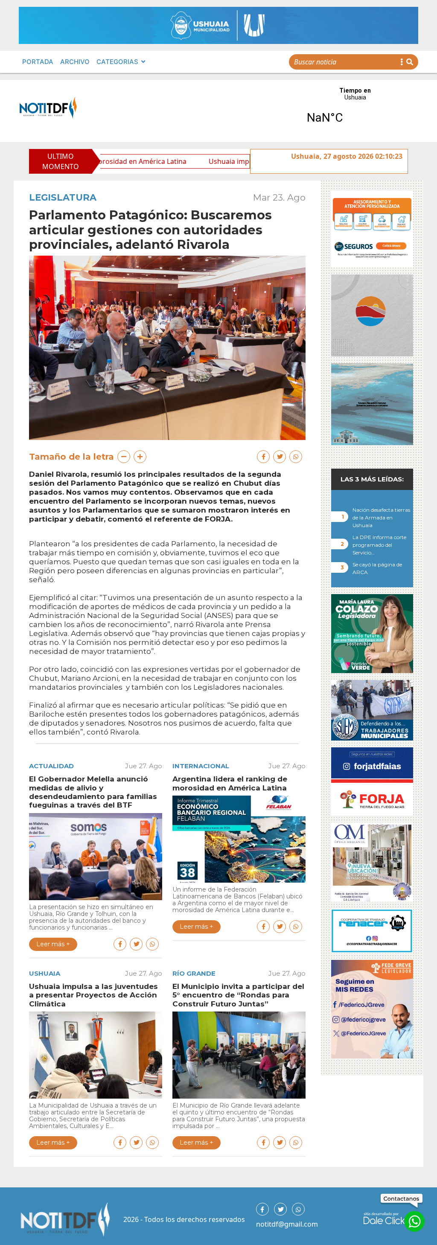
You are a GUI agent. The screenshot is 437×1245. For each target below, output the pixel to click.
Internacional (200, 766)
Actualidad (51, 766)
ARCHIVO (75, 62)
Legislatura (62, 197)
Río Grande (194, 973)
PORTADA (37, 62)
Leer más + (53, 944)
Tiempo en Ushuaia (355, 111)
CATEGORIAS (117, 62)
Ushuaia (44, 973)
